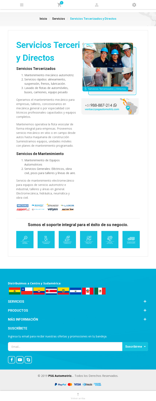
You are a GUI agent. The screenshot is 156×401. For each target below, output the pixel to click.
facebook (11, 359)
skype (28, 359)
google (20, 359)
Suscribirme (133, 346)
